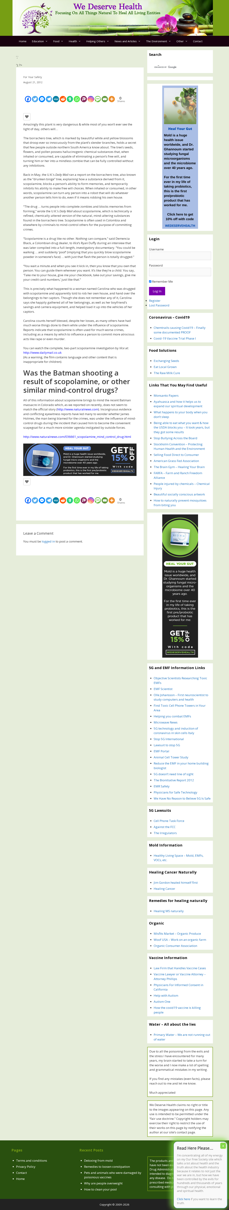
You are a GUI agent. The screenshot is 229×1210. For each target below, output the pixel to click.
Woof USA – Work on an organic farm (180, 940)
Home (22, 41)
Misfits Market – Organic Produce (177, 933)
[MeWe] (56, 96)
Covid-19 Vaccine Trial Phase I (175, 338)
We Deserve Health (107, 7)
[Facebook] (28, 96)
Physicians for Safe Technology (175, 792)
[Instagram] (91, 96)
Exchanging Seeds (166, 361)
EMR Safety (162, 786)
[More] (112, 96)
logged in (48, 541)
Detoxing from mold (98, 1160)
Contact (198, 41)
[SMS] (98, 96)
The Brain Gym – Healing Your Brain (179, 467)
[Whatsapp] (77, 96)
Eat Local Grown (165, 367)
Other (180, 41)
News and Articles (125, 41)
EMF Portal (161, 751)
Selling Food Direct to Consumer (176, 455)
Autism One (162, 1002)
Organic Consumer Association (175, 946)
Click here (183, 1199)
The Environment (156, 41)
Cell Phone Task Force (169, 821)
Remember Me (162, 281)
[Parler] (84, 96)
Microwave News (165, 722)
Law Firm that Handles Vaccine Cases (180, 968)
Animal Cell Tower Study (171, 757)
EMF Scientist (163, 689)
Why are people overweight (103, 1183)
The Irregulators (165, 833)
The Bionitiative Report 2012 (174, 780)
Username (156, 249)
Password (156, 265)
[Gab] (70, 96)
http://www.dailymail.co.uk (42, 352)
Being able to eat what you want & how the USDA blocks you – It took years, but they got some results (182, 427)
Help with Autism (166, 995)
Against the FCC (165, 827)
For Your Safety (32, 77)
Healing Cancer (164, 889)
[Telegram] (49, 96)
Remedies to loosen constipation (107, 1167)
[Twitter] (35, 96)
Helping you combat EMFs (172, 716)
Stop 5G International (169, 739)
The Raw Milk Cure (167, 373)
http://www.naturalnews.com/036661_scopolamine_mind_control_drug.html (77, 437)
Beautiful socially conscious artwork (179, 494)
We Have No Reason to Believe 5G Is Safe (182, 798)
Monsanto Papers (166, 395)
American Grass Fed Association (176, 461)
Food (56, 41)
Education (38, 41)
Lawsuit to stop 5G (167, 745)
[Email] (105, 96)
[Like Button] (27, 116)
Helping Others (95, 41)
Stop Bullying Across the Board (175, 438)
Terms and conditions (31, 1160)
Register (154, 301)
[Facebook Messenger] (42, 96)
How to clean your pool (100, 1189)
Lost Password (159, 305)
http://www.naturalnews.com (77, 409)
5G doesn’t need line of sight (173, 774)
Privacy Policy (25, 1167)
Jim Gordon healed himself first (176, 882)
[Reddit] (63, 96)
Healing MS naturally (169, 911)
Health (73, 41)
